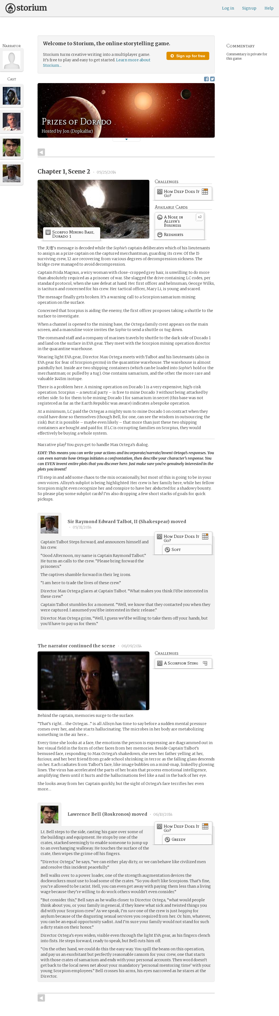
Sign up (249, 8)
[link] (183, 194)
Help (269, 8)
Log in (228, 8)
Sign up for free (190, 56)
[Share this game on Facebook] (206, 78)
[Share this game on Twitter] (212, 78)
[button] (126, 139)
